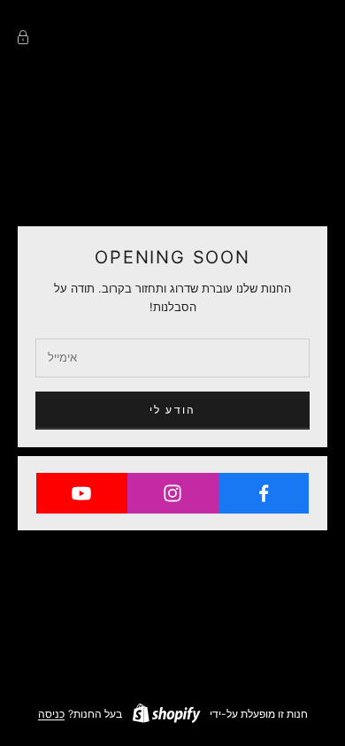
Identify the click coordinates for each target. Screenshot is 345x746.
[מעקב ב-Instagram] (172, 493)
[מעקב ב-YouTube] (82, 493)
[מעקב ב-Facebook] (263, 493)
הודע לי (173, 409)
